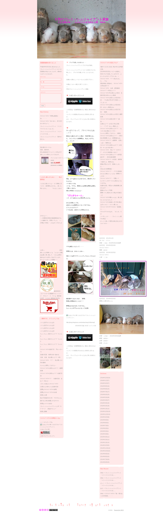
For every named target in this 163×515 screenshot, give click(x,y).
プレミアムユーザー (76, 119)
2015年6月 (103, 428)
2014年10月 (104, 451)
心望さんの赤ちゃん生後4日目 (49, 386)
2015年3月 (103, 437)
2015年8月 (103, 422)
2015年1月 (103, 442)
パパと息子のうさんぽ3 (47, 328)
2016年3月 (103, 403)
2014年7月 (103, 459)
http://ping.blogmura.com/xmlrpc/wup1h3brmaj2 (80, 322)
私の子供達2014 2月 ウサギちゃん (51, 398)
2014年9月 (103, 454)
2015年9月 (103, 420)
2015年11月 (104, 414)
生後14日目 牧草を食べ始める (49, 354)
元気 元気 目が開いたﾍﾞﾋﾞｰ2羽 (50, 357)
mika (101, 473)
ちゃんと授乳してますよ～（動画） (111, 133)
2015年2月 (103, 439)
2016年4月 (103, 400)
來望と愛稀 (43, 411)
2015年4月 (103, 434)
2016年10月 (104, 383)
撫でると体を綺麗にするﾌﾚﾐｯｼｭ (49, 400)
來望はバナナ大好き (46, 403)
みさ (101, 488)
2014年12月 (104, 445)
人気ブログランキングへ (47, 436)
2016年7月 (103, 392)
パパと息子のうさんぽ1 (47, 322)
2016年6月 (103, 394)
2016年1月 (103, 408)
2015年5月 (103, 431)
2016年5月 (103, 397)
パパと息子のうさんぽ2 (47, 325)
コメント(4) (92, 325)
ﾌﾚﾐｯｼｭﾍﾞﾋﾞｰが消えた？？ (108, 90)
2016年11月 (104, 380)
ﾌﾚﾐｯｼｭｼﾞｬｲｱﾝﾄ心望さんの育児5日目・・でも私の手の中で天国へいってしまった (111, 100)
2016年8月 (103, 389)
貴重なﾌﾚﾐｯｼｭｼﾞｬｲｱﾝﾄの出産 (48, 392)
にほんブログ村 (45, 429)
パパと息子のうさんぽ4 (47, 331)
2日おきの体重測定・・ (107, 169)
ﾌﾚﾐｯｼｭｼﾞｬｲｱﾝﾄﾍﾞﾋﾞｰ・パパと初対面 (111, 171)
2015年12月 (104, 411)
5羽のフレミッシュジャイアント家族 (77, 89)
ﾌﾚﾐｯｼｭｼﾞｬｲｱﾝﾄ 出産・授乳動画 (110, 88)
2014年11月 (104, 448)
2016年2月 (103, 406)
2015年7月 (103, 425)
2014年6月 (103, 462)
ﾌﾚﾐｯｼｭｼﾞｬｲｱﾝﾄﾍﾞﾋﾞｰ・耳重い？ (109, 178)
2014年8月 (103, 456)
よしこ (102, 483)
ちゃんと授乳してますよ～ (48, 365)
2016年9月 (103, 386)
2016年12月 (104, 377)
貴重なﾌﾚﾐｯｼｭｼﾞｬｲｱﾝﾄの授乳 (48, 389)
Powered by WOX (119, 510)
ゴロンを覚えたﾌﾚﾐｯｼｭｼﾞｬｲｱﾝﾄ (49, 384)
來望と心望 (43, 395)
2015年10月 (104, 417)
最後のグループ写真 (106, 190)
